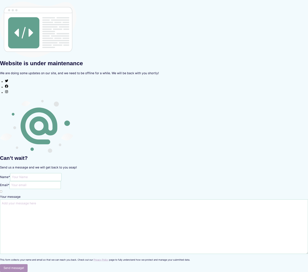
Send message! (14, 268)
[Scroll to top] (299, 255)
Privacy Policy (101, 259)
